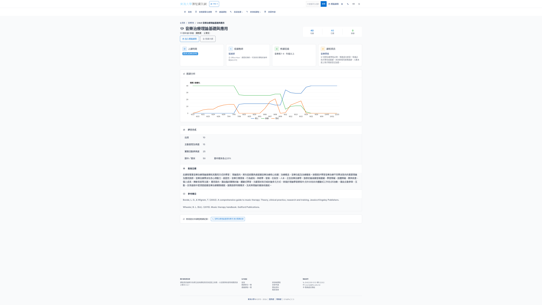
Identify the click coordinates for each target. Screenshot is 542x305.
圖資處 (271, 299)
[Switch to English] (348, 4)
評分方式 (192, 129)
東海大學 (251, 299)
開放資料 (275, 287)
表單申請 (275, 285)
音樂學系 (191, 23)
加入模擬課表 (191, 39)
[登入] (342, 4)
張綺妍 (232, 53)
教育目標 (192, 168)
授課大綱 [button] (209, 39)
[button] (236, 12)
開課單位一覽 (247, 285)
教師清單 (275, 290)
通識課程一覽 (247, 287)
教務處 (278, 299)
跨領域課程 (276, 282)
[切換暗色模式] (359, 4)
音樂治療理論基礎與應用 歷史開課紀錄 (229, 219)
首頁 (183, 23)
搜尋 (323, 4)
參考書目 (192, 193)
